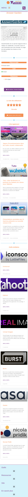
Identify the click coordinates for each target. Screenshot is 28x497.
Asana (5, 405)
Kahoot (5, 295)
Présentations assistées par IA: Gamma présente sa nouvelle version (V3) (13, 221)
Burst (4, 368)
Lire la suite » (6, 155)
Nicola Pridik (7, 442)
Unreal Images (8, 332)
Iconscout (6, 266)
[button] (9, 7)
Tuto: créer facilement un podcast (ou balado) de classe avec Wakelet (13, 182)
